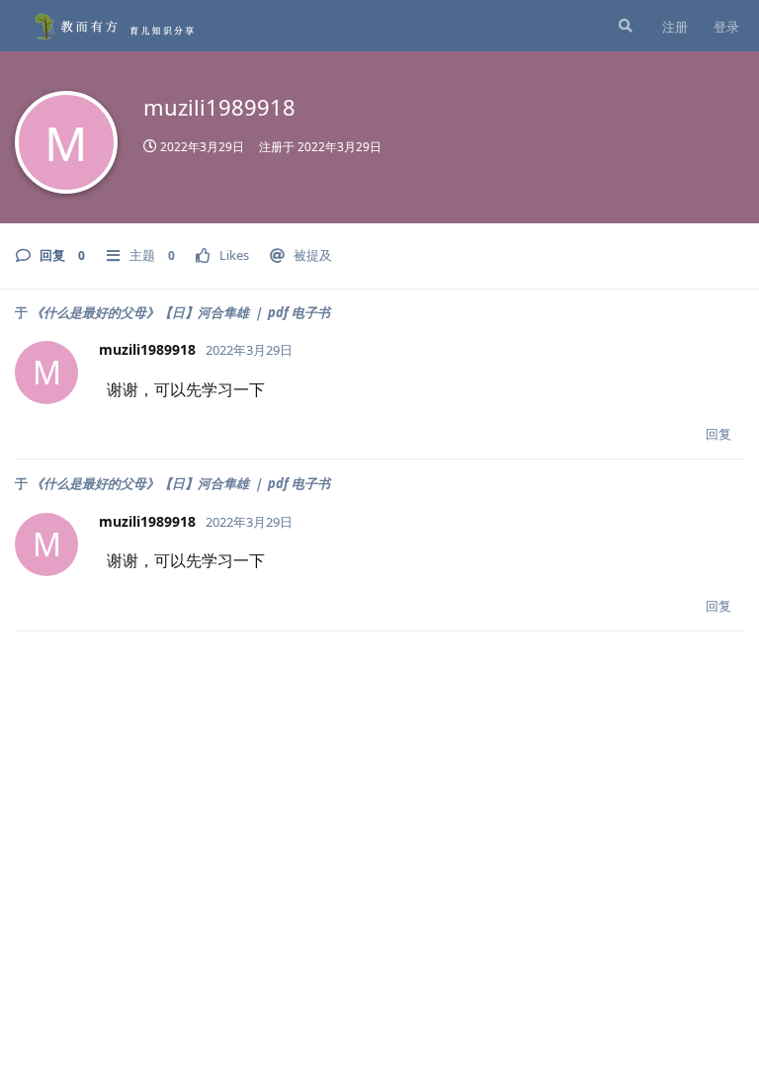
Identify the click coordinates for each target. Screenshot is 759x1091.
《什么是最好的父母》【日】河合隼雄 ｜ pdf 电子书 (180, 312)
